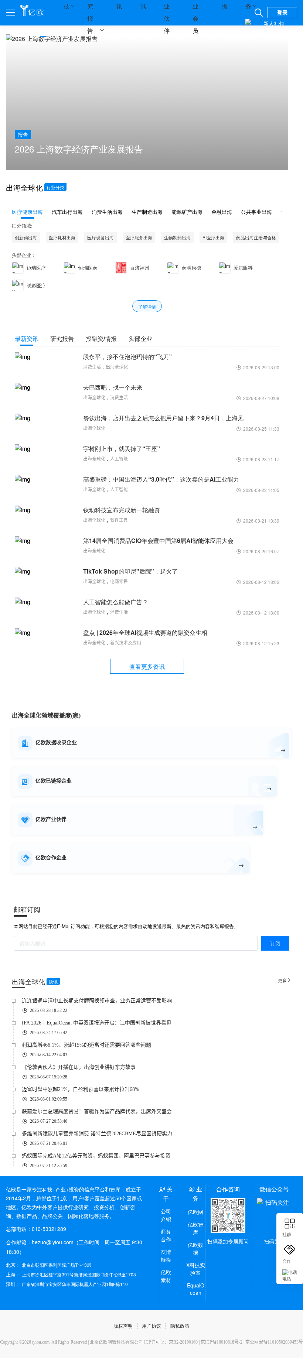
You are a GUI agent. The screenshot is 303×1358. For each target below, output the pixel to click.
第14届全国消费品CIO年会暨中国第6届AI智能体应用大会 (158, 540)
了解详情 (147, 306)
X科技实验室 (195, 1268)
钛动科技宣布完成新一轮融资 (121, 510)
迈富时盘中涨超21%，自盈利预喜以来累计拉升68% (80, 1089)
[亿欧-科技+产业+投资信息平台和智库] (32, 10)
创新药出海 (26, 237)
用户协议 (151, 1325)
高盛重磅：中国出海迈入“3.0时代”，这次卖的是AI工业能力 (161, 479)
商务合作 (166, 1235)
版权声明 (123, 1325)
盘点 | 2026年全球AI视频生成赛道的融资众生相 (145, 632)
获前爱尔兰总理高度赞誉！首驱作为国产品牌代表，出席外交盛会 (97, 1111)
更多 (284, 980)
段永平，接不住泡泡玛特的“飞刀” (127, 356)
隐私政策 (180, 1325)
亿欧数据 (195, 1248)
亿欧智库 (195, 1228)
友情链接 (166, 1255)
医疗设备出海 (100, 237)
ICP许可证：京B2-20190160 (171, 1342)
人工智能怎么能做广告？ (115, 602)
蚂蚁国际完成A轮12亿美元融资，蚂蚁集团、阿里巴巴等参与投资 (96, 1156)
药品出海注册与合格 (256, 237)
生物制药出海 (177, 237)
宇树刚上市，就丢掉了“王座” (121, 448)
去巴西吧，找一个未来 (112, 387)
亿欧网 (195, 1211)
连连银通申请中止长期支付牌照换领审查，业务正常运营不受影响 (97, 1000)
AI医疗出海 (213, 237)
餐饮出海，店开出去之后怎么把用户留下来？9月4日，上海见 (163, 418)
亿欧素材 (166, 1275)
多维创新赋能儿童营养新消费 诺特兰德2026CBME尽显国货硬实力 (97, 1133)
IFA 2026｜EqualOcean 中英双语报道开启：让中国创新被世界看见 (96, 1023)
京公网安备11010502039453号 (274, 1342)
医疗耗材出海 (62, 237)
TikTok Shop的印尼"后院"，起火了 (130, 571)
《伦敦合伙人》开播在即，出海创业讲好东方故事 (79, 1067)
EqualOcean (195, 1289)
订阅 (275, 943)
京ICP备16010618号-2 (221, 1342)
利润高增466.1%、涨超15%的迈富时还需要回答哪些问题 (86, 1045)
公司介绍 (166, 1214)
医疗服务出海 (139, 237)
